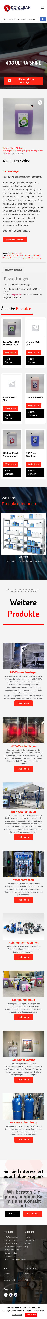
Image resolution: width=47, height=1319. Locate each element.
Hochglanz (20, 255)
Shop (12, 148)
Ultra (29, 258)
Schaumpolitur (8, 258)
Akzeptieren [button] (31, 1315)
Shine (16, 258)
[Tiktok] (15, 1295)
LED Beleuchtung (23, 559)
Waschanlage (37, 258)
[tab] (13, 270)
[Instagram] (11, 1295)
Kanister (28, 255)
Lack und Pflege (16, 253)
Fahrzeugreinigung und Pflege (27, 151)
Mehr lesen (17, 1314)
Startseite (6, 148)
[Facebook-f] (6, 1295)
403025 (9, 255)
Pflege (38, 255)
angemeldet (16, 295)
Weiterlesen (10, 352)
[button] (42, 8)
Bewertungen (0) (13, 270)
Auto (14, 255)
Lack (33, 255)
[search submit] (43, 19)
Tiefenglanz (23, 258)
